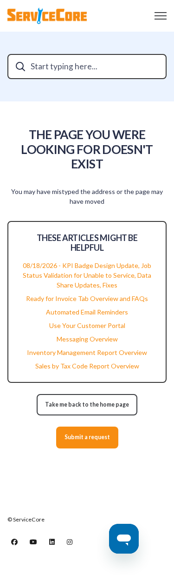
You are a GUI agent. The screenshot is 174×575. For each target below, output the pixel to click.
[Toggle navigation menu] (160, 16)
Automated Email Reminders (87, 312)
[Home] (47, 15)
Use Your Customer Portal (87, 325)
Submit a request (87, 437)
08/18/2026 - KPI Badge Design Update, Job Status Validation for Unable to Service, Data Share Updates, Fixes (87, 275)
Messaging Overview (87, 339)
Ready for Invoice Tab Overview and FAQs (87, 298)
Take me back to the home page (87, 404)
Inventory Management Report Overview (87, 352)
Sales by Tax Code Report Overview (87, 366)
